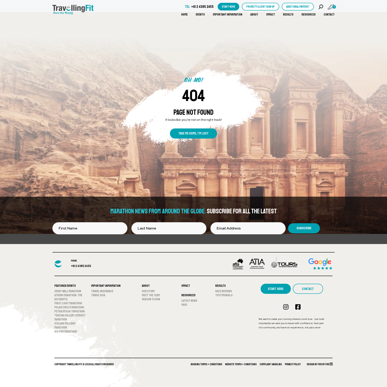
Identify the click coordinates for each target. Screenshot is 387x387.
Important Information (227, 15)
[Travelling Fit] (73, 10)
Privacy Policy (293, 364)
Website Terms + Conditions (241, 364)
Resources (309, 15)
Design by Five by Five (318, 364)
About (254, 15)
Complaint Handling (271, 364)
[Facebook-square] (298, 307)
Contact (329, 15)
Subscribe (303, 228)
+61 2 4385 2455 (202, 6)
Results (288, 15)
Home (184, 15)
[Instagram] (286, 307)
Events (200, 15)
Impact (270, 15)
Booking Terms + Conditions (206, 364)
